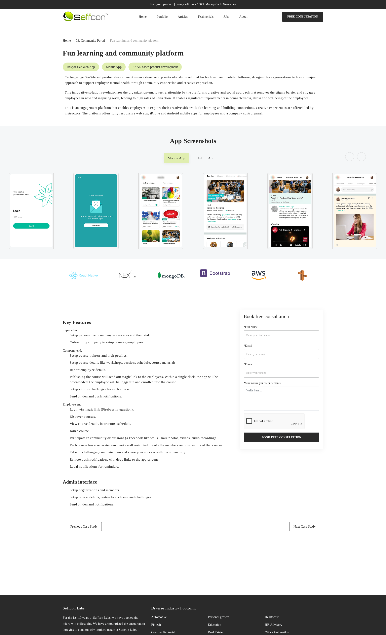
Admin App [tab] (205, 158)
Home (143, 16)
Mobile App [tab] (176, 158)
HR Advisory (273, 624)
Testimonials (206, 16)
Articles (183, 16)
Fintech (156, 624)
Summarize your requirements (262, 382)
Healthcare (272, 617)
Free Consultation (302, 16)
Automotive (159, 617)
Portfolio (162, 16)
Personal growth (218, 617)
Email (248, 345)
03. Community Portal (90, 40)
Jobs (226, 16)
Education (214, 624)
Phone (248, 364)
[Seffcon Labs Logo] (85, 15)
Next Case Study (305, 526)
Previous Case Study (84, 526)
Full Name (251, 326)
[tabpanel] (193, 211)
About (243, 16)
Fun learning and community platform (123, 53)
